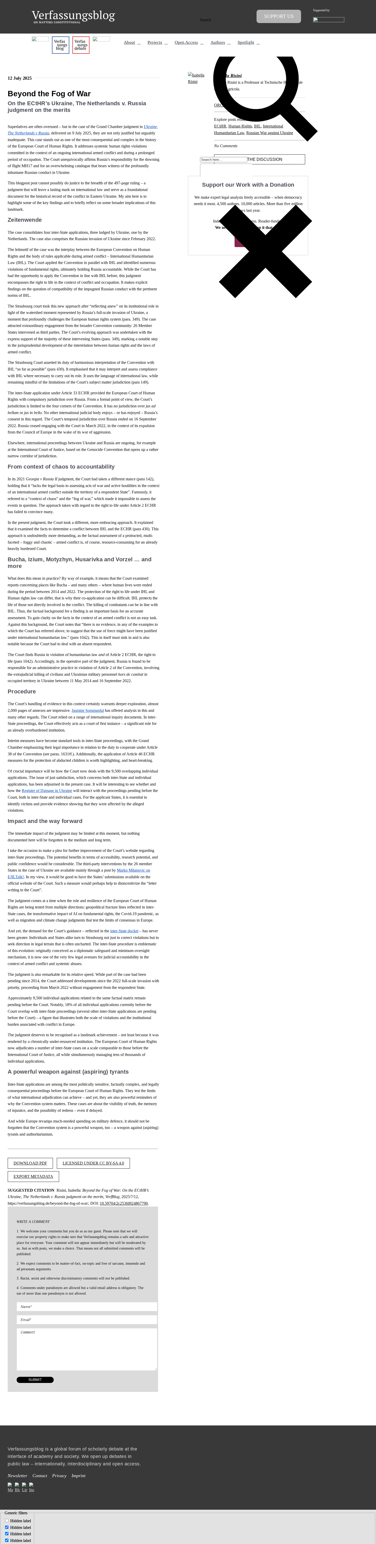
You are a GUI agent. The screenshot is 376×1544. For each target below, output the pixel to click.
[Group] (73, 12)
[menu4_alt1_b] (40, 38)
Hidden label (20, 1521)
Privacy (59, 1475)
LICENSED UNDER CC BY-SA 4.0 (93, 1163)
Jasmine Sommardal (88, 710)
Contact (39, 1475)
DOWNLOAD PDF (30, 1163)
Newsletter (17, 1475)
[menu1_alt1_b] (60, 38)
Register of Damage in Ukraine (47, 790)
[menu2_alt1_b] (81, 38)
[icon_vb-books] (101, 38)
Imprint (78, 1475)
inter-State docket (124, 931)
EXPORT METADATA (33, 1176)
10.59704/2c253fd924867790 (124, 1203)
